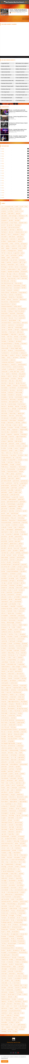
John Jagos (3, 583)
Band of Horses (15, 257)
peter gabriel (11, 775)
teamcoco (18, 906)
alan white (11, 220)
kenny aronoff (21, 615)
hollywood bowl (12, 520)
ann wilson (20, 241)
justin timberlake (12, 603)
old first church (4, 750)
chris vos (3, 345)
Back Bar (20, 255)
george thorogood (5, 485)
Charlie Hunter (13, 334)
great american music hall (12, 501)
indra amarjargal (9, 529)
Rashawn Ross (20, 794)
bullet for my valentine (19, 311)
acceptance (3, 211)
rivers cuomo (19, 817)
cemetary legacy (18, 327)
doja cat (20, 425)
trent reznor (10, 987)
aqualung (7, 246)
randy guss (13, 794)
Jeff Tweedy (20, 555)
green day (3, 504)
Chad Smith (10, 329)
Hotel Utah (24, 522)
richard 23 (23, 808)
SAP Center (22, 843)
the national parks (5, 938)
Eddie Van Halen (18, 441)
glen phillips (11, 490)
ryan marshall (20, 838)
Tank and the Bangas (11, 903)
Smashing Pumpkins (9, 864)
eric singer (10, 448)
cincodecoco (10, 350)
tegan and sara (4, 908)
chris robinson (18, 341)
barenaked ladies (4, 259)
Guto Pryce (18, 511)
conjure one (12, 359)
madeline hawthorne (5, 666)
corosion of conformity (6, 366)
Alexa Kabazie (18, 225)
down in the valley (5, 431)
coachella (12, 355)
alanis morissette (4, 222)
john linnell (10, 583)
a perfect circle (4, 208)
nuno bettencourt (11, 745)
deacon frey (3, 404)
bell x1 (17, 264)
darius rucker (11, 383)
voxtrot (7, 1006)
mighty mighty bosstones (13, 701)
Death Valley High (22, 408)
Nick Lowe (3, 731)
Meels (2, 687)
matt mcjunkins (4, 680)
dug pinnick (9, 434)
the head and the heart (16, 927)
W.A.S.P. (15, 1006)
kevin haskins (4, 620)
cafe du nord (4, 320)
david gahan (3, 394)
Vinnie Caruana (17, 1003)
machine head (21, 664)
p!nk (15, 757)
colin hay (9, 357)
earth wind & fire (4, 438)
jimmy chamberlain (11, 569)
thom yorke (14, 957)
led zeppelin (4, 643)
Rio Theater (24, 815)
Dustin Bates (24, 434)
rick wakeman (12, 813)
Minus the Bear (17, 710)
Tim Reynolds (4, 964)
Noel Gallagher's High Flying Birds (8, 743)
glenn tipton (18, 490)
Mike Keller (18, 703)
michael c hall (21, 696)
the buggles (11, 915)
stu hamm (22, 892)
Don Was (3, 429)
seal (12, 848)
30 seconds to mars (9, 206)
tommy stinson (18, 971)
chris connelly (23, 336)
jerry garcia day (16, 562)
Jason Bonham (11, 545)
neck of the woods (5, 727)
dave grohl (15, 385)
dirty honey (17, 422)
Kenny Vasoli (3, 617)
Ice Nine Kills (4, 527)
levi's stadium (9, 650)
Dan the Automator (5, 378)
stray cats (3, 892)
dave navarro (12, 390)
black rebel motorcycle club (7, 283)
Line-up (17, 652)
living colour (22, 655)
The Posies (3, 943)
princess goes (14, 787)
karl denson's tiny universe (6, 608)
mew (17, 694)
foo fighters (3, 459)
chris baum (16, 336)
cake (19, 320)
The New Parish (20, 938)
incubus (2, 529)
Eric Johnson (3, 448)
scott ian (3, 848)
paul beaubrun (4, 769)
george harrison (23, 483)
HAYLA (14, 515)
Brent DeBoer (19, 297)
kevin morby (20, 620)
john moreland (4, 585)
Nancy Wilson (12, 722)
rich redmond (4, 808)
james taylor (17, 541)
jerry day (3, 562)
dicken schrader (12, 420)
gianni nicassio (14, 487)
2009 (15, 190)
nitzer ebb (21, 738)
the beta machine (20, 910)
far (21, 452)
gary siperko (3, 478)
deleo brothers (4, 413)
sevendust (14, 850)
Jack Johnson (24, 534)
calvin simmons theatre (6, 322)
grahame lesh (21, 499)
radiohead (17, 792)
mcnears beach (23, 685)
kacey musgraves (4, 606)
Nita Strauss (3, 738)
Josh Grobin (18, 594)
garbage (12, 473)
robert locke (3, 824)
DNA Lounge (8, 425)
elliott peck (11, 443)
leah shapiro (19, 641)
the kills (8, 931)
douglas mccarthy (23, 429)
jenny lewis (12, 559)
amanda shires (16, 234)
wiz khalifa (11, 1022)
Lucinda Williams (4, 662)
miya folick (25, 710)
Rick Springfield (4, 813)
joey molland (4, 578)
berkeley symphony (11, 269)
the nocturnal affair (5, 941)
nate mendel (4, 724)
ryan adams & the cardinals (10, 838)
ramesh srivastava (5, 794)
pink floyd (21, 780)
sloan (24, 861)
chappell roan (24, 329)
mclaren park (15, 685)
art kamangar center (11, 250)
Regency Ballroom (13, 801)
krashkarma (3, 629)
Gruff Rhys (19, 508)
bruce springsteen (12, 308)
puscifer (3, 789)
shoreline (3, 857)
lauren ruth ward (11, 638)
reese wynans (22, 799)
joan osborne (23, 571)
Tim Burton (17, 961)
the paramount (21, 941)
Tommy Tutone (20, 973)
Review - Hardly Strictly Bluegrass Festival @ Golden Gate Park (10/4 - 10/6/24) (19, 11)
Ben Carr (22, 264)
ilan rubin (10, 527)
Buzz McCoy (21, 315)
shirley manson (23, 855)
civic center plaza (14, 352)
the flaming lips (23, 924)
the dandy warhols (5, 920)
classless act (23, 352)
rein (2, 803)
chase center (21, 334)
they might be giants (5, 954)
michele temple (20, 699)
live (17, 655)
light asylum (16, 650)
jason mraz (10, 548)
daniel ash (20, 378)
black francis (24, 278)
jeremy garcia (19, 559)
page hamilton (21, 757)
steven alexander (5, 889)
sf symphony (4, 852)
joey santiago (11, 578)
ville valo (25, 1001)
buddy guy (10, 311)
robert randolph (18, 824)
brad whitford (18, 294)
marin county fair (19, 673)
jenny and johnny (4, 559)
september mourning (5, 850)
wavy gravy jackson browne (15, 1010)
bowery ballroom (22, 292)
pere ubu (17, 773)
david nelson (20, 399)
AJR (12, 218)
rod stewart (3, 831)
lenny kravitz (11, 645)
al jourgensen (4, 220)
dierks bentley (10, 422)
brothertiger (3, 308)
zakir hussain (23, 1027)
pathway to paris (4, 764)
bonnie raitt (9, 290)
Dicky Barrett (20, 420)
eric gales (25, 445)
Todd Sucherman (12, 968)
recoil (26, 796)
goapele (11, 492)
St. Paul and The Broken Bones (7, 871)
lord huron (3, 659)
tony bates (3, 975)
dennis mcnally (12, 413)
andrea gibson (20, 236)
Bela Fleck (3, 264)
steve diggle (4, 880)
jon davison (21, 590)
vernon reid (20, 999)
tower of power (16, 982)
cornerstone (13, 364)
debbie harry (3, 411)
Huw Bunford (15, 524)
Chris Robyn (16, 343)
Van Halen (14, 999)
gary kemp (10, 476)
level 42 (3, 650)
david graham (4, 397)
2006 (15, 197)
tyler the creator (11, 994)
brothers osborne (17, 306)
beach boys (9, 262)
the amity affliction (5, 910)
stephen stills (4, 878)
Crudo (2, 373)
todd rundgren (4, 968)
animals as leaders (12, 241)
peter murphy (13, 778)
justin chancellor (17, 601)
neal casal (19, 724)
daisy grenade (22, 373)
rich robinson (11, 808)
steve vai (20, 887)
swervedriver (15, 901)
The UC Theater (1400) (6, 100)
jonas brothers (10, 592)
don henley (23, 427)
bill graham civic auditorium (13, 271)
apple (2, 246)
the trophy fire (16, 950)
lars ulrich (16, 636)
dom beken (10, 427)
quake (8, 789)
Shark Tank (16, 855)
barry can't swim (13, 259)
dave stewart (20, 390)
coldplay (3, 357)
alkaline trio (19, 229)
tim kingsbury (24, 961)
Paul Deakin (18, 769)
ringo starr (18, 815)
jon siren (3, 592)
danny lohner (4, 383)
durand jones (16, 434)
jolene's (25, 587)
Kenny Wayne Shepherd (13, 617)
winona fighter (4, 1022)
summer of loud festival (6, 896)
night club (10, 734)
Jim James (3, 569)
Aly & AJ (9, 234)
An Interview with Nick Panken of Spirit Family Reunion (18, 123)
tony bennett (10, 975)
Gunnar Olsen (11, 511)
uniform (25, 994)
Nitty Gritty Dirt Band (12, 738)
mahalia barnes (4, 669)
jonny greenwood (18, 592)
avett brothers (14, 255)
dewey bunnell (4, 420)
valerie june (10, 996)
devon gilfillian (13, 418)
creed (22, 371)
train (11, 985)
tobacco (14, 966)
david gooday (19, 394)
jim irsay (25, 566)
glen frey (21, 487)
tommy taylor (4, 973)
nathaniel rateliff (12, 724)
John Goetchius (20, 580)
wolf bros (17, 1022)
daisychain (3, 376)
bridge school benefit (14, 301)
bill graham (3, 271)
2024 (15, 153)
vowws (2, 1006)
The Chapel (18, 915)
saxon (11, 845)
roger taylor (18, 831)
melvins (2, 692)
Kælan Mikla (12, 606)
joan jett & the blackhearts (13, 571)
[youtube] (18, 1053)
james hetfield (4, 541)
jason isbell (3, 548)
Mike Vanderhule (11, 708)
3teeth (16, 206)
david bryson (11, 392)
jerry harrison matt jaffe (6, 564)
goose (21, 497)
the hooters (12, 929)
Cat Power (3, 327)
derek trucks (11, 415)
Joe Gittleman (13, 573)
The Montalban (19, 936)
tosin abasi (17, 980)
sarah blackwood (4, 845)
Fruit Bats (3, 471)
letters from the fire (21, 648)
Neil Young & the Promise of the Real (9, 729)
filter (26, 455)
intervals (16, 531)
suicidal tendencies (18, 894)
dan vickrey (13, 378)
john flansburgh (4, 580)
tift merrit (3, 961)
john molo (23, 583)
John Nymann (12, 585)
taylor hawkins (4, 906)
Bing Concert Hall (12, 278)
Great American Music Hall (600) (8, 80)
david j (25, 397)
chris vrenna (9, 345)
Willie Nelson (8, 1020)
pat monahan (11, 762)
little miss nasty (11, 655)
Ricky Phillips (11, 815)
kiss (9, 627)
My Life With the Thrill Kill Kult (7, 720)
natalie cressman (20, 722)
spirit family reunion (12, 868)
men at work (9, 692)
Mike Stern (19, 706)
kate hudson (22, 608)
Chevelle (3, 336)
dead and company (12, 404)
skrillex (2, 861)
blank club (9, 285)
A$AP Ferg (12, 208)
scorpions (24, 845)
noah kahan (3, 741)
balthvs (8, 257)
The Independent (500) (6, 97)
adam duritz (3, 213)
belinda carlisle (11, 264)
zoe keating (3, 1031)
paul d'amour (11, 769)
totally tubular (4, 982)
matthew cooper (21, 680)
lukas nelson (12, 662)
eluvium (17, 443)
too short (25, 978)
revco (15, 803)
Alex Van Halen (10, 225)
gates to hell (11, 478)
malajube (20, 669)
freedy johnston (13, 466)
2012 (15, 182)
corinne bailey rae (5, 364)
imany (15, 527)
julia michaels (4, 599)
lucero (22, 659)
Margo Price (3, 673)
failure (2, 452)
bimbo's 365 (3, 278)
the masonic (3, 936)
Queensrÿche (18, 789)
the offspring (13, 941)
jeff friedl (9, 555)
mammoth (3, 671)
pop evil (13, 785)
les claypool (3, 648)
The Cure (24, 917)
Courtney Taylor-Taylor (14, 371)
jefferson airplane (4, 557)
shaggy (9, 852)
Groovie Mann (12, 508)
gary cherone (18, 473)
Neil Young (13, 727)
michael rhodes (12, 699)
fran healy (3, 462)
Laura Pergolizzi (23, 636)
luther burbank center (11, 664)
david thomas (4, 401)
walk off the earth (23, 1006)
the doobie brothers (18, 922)
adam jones (18, 213)
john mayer (16, 583)
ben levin (17, 266)
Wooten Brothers (4, 1024)
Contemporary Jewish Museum (7, 362)
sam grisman (9, 841)
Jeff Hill (14, 555)
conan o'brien (22, 357)
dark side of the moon (20, 383)
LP (18, 659)
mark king (10, 676)
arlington (8, 248)
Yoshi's (2, 1027)
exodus (16, 450)
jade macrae (3, 538)
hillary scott (13, 517)
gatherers (18, 478)
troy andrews (18, 989)
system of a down (23, 901)
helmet (24, 515)
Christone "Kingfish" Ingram (16, 348)
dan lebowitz (21, 376)
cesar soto (3, 329)
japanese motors (13, 543)
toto (10, 982)
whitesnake (21, 1017)
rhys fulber (19, 806)
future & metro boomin (12, 471)
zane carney (10, 1029)
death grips (14, 408)
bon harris (3, 290)
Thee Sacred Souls (23, 952)
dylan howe (11, 436)
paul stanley (10, 771)
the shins (3, 950)
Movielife (19, 715)
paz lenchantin (4, 773)
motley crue (3, 715)
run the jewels (21, 836)
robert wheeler (4, 829)
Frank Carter (17, 462)
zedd (16, 1029)
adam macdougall (13, 215)
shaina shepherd (16, 852)
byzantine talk (22, 318)
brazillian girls (4, 297)
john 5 (17, 578)
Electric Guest (4, 443)
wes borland (16, 1015)
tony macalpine (17, 978)
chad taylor (16, 329)
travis (25, 985)
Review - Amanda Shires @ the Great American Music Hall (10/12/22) (18, 130)
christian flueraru (17, 345)
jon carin (15, 590)
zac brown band (15, 1027)
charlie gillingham (5, 334)
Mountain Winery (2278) (6, 83)
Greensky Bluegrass (11, 504)
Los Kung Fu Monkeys (11, 659)
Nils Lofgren (10, 736)
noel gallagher (11, 741)
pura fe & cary (22, 787)
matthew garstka (4, 683)
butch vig (15, 315)
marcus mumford (18, 671)
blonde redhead (17, 285)
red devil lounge (4, 799)
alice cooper (3, 227)
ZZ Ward (15, 1031)
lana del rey (11, 634)
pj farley (12, 782)
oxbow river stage (5, 757)
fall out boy (15, 452)
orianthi (20, 752)
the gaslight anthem (5, 927)
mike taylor (3, 708)
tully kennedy (4, 992)
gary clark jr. (3, 476)
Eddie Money (10, 441)
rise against (3, 817)
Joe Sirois (10, 576)
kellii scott (3, 613)
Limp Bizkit (3, 652)
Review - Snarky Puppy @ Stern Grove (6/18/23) (18, 117)
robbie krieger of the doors (7, 822)
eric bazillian (11, 445)
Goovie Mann (4, 499)
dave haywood (23, 385)
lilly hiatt (23, 650)
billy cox (15, 273)
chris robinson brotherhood (6, 343)
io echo (2, 534)
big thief (24, 269)
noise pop (19, 743)
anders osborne (12, 236)
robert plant (11, 824)
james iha (11, 541)
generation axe (24, 480)
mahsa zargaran (12, 669)
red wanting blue (13, 799)
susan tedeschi (19, 899)
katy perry (3, 610)
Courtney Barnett (20, 369)
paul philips (3, 771)
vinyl (23, 1003)
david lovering (13, 399)
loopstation (20, 657)
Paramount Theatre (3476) (7, 86)
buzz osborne (4, 318)
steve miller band (5, 887)
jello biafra (12, 557)
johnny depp (11, 587)
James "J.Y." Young (12, 538)
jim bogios (20, 566)
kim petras (18, 622)
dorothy (8, 429)
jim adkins (14, 566)
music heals (13, 717)
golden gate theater (14, 494)
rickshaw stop (4, 815)
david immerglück (19, 397)
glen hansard (4, 490)
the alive (25, 908)
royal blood (13, 836)
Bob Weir (24, 287)
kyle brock (22, 629)
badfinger (3, 257)
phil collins (20, 778)
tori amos (7, 980)
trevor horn (17, 987)
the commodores (11, 917)
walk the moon (4, 1008)
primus (8, 787)
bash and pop (22, 259)
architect (20, 246)
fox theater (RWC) (12, 459)
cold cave (18, 355)
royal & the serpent (5, 836)
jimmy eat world (20, 569)
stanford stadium (4, 873)
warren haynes (4, 1010)
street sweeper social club (13, 892)
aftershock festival (5, 218)
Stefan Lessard (17, 875)
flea (13, 457)
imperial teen (21, 527)
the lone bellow (15, 931)
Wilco (2, 1020)
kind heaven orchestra (5, 624)
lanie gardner (22, 634)
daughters (9, 385)
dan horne (15, 376)
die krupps (3, 422)
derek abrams (4, 415)
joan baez (3, 571)
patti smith (11, 766)
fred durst (18, 464)
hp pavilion (8, 524)
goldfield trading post (5, 497)
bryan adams (3, 311)
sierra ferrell (9, 857)
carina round (24, 322)
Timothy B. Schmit (18, 964)
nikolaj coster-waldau (18, 734)
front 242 (3, 469)
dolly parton (3, 427)
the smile (9, 950)
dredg (21, 431)
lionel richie (23, 652)
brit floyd (14, 304)
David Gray (11, 397)
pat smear (18, 762)
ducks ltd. (3, 434)
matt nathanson (13, 680)
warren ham (22, 1008)
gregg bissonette (12, 506)
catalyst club (10, 327)
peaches (11, 773)
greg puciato (4, 506)
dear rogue (23, 406)
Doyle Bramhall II (14, 431)
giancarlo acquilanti (5, 487)
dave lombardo (4, 387)
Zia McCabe (21, 1029)
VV (11, 1006)
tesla (20, 908)
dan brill (9, 376)
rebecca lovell (20, 796)
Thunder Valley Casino (20, 959)
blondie (23, 285)
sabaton (3, 841)
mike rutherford (11, 706)
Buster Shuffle (20, 313)
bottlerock (16, 290)
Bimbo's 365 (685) (5, 66)
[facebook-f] (11, 1053)
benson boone (23, 266)
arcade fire (13, 246)
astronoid (20, 250)
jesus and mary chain (5, 566)
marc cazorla (10, 671)
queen (12, 789)
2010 (15, 187)
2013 (15, 180)
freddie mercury (4, 466)
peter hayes (18, 775)
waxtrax (10, 1013)
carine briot (3, 325)
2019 (15, 165)
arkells (2, 248)
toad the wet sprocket (6, 966)
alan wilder (17, 220)
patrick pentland (23, 764)
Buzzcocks (11, 318)
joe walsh (16, 576)
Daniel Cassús (4, 380)
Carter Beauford (19, 325)
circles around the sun (19, 350)
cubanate (8, 373)
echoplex (12, 438)
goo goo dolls (15, 497)
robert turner (19, 827)
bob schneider (17, 287)
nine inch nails (18, 736)
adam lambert (4, 215)
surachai (12, 899)
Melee (25, 687)
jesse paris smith (16, 564)
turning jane (11, 992)
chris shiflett (23, 343)
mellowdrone (13, 689)
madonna (24, 666)
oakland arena (20, 745)
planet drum (18, 782)
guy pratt (3, 513)
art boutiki (3, 250)
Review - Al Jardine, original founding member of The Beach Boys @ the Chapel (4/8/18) (18, 136)
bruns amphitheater (22, 308)
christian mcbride (4, 348)
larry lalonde (10, 636)
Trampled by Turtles (18, 985)
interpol (11, 531)
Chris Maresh (3, 341)
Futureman (21, 471)
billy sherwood (24, 276)
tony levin (10, 978)
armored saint (14, 248)
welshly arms (9, 1015)
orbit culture (10, 752)
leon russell (18, 645)
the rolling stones (10, 945)
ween (22, 1013)
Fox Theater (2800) (5, 77)
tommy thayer (12, 973)
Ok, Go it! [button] (4, 1061)
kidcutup (3, 622)
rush (2, 838)
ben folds (11, 266)
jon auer (10, 590)
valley (15, 996)
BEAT (21, 262)
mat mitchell (17, 678)
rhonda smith (12, 806)
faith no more (9, 452)
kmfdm (13, 627)
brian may (9, 299)
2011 (15, 185)
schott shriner (17, 845)
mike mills (25, 703)
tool (2, 980)
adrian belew (21, 215)
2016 (15, 173)
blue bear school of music (6, 287)
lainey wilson (4, 634)
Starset (2, 875)
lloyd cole (3, 657)
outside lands (21, 755)
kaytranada (9, 610)
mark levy (16, 676)
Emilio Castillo (4, 445)
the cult (18, 917)
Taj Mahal (3, 903)
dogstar (15, 425)
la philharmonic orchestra (6, 631)
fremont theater (22, 466)
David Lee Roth (4, 399)
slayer (7, 861)
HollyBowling (4, 520)
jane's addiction (4, 543)
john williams (19, 585)
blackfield (3, 285)
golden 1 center (17, 492)
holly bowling (21, 517)
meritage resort (4, 694)
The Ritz (3, 945)
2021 (15, 161)
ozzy (12, 757)
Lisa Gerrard (3, 655)
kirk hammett (4, 627)
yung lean (8, 1027)
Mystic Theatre (4, 722)
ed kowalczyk (19, 438)
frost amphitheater (21, 469)
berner (19, 269)
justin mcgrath (4, 603)
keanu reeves (21, 610)
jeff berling (18, 552)
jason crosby (18, 545)
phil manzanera (10, 780)
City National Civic (5, 352)
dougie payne (15, 429)
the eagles (3, 924)
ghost (23, 485)
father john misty (4, 455)
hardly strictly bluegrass (6, 515)
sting (11, 889)
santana (16, 843)
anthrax (11, 243)
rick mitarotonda (21, 810)
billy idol (3, 276)
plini (23, 782)
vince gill (3, 1003)
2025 (15, 151)
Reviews (19, 803)
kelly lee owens (11, 613)
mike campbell (24, 701)
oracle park (3, 752)
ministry (11, 710)
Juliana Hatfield (17, 599)
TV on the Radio (19, 992)
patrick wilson (4, 766)
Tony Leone (3, 978)
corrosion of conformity (18, 366)
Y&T (11, 1024)
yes (14, 1024)
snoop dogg (3, 866)
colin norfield (15, 357)
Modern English (4, 713)
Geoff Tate (16, 483)
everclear (11, 450)
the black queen (21, 913)
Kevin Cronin (22, 617)
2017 (15, 170)
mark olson (22, 676)
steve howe (11, 882)
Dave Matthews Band (22, 387)
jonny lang (3, 594)
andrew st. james (4, 239)
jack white (11, 536)
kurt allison (10, 629)
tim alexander (10, 961)
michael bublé (13, 696)
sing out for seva (4, 859)
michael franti (4, 699)
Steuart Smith (19, 878)
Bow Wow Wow (14, 292)
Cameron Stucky (16, 322)
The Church (3, 917)
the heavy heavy (4, 929)
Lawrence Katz (4, 641)
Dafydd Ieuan (14, 373)
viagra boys (3, 1001)
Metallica (12, 694)
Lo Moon (9, 657)
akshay (16, 218)
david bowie (3, 392)
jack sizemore (4, 536)
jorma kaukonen (10, 594)
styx (2, 894)
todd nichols (21, 966)
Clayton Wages (4, 355)
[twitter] (16, 1053)
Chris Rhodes (11, 341)
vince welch (9, 1003)
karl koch (16, 608)
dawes (21, 401)
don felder (17, 427)
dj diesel (24, 422)
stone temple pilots (18, 889)
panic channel (21, 759)
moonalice (20, 713)
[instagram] (13, 1053)
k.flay (19, 603)
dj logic (2, 425)
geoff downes (9, 483)
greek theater (22, 501)
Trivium (2, 989)
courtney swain (4, 371)
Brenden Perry (12, 297)
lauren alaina (3, 638)
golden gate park (5, 494)
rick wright (19, 813)
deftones (17, 411)
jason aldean (3, 545)
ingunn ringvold (4, 531)
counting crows (11, 369)
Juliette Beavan (4, 601)
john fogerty (12, 580)
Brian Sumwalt (23, 299)
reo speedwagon (8, 803)
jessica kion (23, 564)
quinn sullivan (4, 792)
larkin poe (3, 636)
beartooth (15, 262)
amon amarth (4, 236)
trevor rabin (24, 987)
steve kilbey (19, 882)
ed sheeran (3, 441)
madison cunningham (16, 666)
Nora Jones (3, 745)
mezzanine (21, 694)
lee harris (10, 643)
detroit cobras (19, 415)
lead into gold (12, 641)
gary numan (23, 476)
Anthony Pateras (4, 243)
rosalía (17, 834)
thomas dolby (21, 957)
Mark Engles (3, 676)
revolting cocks (4, 806)
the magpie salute (15, 934)
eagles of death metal (21, 436)
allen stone (11, 232)
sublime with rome (9, 894)
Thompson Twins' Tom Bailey (7, 959)
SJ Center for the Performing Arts (17, 859)
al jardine (21, 218)
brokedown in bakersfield (6, 306)
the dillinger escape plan (6, 922)
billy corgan (9, 273)
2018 (15, 168)
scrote (8, 848)
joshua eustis (4, 597)
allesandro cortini (19, 232)
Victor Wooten (18, 1001)
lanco (16, 634)
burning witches (4, 313)
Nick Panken (16, 731)
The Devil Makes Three (21, 920)
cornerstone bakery (22, 364)
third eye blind (15, 954)
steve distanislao (12, 880)
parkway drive (4, 762)
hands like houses (14, 513)
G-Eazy (2, 473)
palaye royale (14, 759)
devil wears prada (5, 418)
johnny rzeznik (19, 587)
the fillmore (15, 924)
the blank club (4, 915)
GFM (20, 485)
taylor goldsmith (21, 903)
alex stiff (3, 225)
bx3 (16, 318)
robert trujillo (11, 827)
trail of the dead (4, 985)
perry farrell (3, 775)
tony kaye (25, 975)
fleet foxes (18, 457)
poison (2, 785)
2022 (15, 158)
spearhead (3, 868)
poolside (8, 785)
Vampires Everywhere (5, 999)
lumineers (3, 664)
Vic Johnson (10, 1001)
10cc (2, 206)
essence (16, 448)
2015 (15, 175)
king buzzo (14, 624)
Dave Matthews (13, 387)
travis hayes (3, 987)
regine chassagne (23, 801)
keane (15, 610)
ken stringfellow (4, 615)
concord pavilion (4, 359)
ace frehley (10, 211)
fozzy (25, 459)
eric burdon (18, 445)
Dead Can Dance (21, 404)
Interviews (22, 531)
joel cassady (22, 576)
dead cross (3, 406)
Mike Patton (3, 706)
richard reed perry (12, 810)
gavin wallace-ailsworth (6, 480)
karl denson (19, 606)
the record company (12, 943)
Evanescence (4, 450)
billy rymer (9, 276)
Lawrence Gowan (20, 638)
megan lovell (8, 687)
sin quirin (23, 857)
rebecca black (4, 796)
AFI (26, 215)
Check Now (3, 1058)
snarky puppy (18, 864)
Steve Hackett (4, 882)
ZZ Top (9, 1031)
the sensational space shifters (7, 947)
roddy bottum (11, 831)
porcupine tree (20, 785)
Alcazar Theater (13, 222)
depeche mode (21, 413)
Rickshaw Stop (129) (5, 89)
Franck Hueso (10, 462)
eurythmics (22, 448)
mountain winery (11, 715)
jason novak (16, 548)
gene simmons (16, 480)
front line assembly (11, 469)
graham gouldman (12, 499)
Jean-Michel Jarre (5, 552)
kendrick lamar (13, 615)
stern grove (11, 878)
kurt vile (16, 629)
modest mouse (12, 713)
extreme (21, 450)
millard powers (4, 710)
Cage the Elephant (12, 320)
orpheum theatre (4, 755)
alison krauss (12, 229)
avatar (7, 255)
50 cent (21, 206)
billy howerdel (22, 273)
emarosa (23, 443)
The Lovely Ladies (5, 934)
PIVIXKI (2, 782)
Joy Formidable (17, 597)
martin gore (3, 678)
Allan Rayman (4, 232)
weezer (2, 1015)
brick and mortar (4, 301)
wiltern (14, 1020)
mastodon (10, 678)
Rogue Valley (11, 834)
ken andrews (19, 613)
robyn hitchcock (19, 829)
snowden (17, 866)
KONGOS (19, 627)
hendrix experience (5, 517)
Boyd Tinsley (4, 294)
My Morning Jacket (20, 720)
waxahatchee (4, 1013)
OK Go (20, 748)
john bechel (23, 578)
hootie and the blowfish (6, 522)
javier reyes (23, 548)
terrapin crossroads (13, 908)
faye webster (13, 455)
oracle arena (22, 750)
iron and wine (9, 534)
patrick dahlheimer (14, 764)
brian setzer (15, 299)
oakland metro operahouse (7, 748)
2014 (15, 178)
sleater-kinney (13, 861)
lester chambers (11, 648)
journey (10, 597)
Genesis (3, 483)
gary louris (16, 476)
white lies (15, 1017)
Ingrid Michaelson (18, 529)
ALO (25, 232)
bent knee (3, 269)
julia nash (11, 599)
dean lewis (17, 406)
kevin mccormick (12, 620)
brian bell (3, 299)
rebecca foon (12, 796)
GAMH (7, 473)
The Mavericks (11, 936)
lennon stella (4, 645)
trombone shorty (9, 989)
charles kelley (4, 332)
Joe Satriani (3, 576)
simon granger (17, 857)
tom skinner (3, 971)
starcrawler (21, 873)
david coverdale (18, 392)
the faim (9, 924)
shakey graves (4, 855)
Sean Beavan (18, 848)
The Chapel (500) (5, 91)
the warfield (3, 952)
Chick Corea (9, 336)
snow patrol (10, 866)
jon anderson (4, 590)
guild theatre (4, 511)
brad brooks (11, 294)
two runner (3, 994)
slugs (2, 864)
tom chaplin (20, 968)
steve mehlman (20, 885)
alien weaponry (4, 229)
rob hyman (10, 820)
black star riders (18, 283)
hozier (2, 524)
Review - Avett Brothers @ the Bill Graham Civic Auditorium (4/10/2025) (18, 111)
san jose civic (24, 841)
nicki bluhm (3, 734)
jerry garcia (9, 562)
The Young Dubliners (12, 952)
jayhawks (22, 550)
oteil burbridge (13, 755)
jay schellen (15, 550)
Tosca (12, 980)
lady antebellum (17, 631)
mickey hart (3, 701)
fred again (12, 464)
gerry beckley (14, 485)
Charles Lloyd (12, 332)
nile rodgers (3, 736)
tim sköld (11, 964)
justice (11, 601)
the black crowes (4, 913)
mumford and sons (5, 717)
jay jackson (3, 550)
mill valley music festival (22, 708)
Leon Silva (25, 645)
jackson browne (18, 536)
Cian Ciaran (3, 350)
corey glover (18, 362)
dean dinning (10, 406)
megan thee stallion (17, 687)
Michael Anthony (4, 696)
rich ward (17, 808)
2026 (15, 148)
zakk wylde (3, 1029)
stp (25, 889)
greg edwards (20, 504)
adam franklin (11, 213)
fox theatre (20, 459)
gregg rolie (20, 506)
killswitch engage (10, 622)
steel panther (9, 875)
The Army (13, 910)
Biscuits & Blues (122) (6, 69)
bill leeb (3, 273)
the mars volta (23, 934)
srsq (18, 868)
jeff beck (12, 552)
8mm (26, 206)
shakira (10, 855)
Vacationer (3, 996)
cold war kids (24, 355)
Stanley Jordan (13, 873)
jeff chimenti (24, 552)
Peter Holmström (5, 778)
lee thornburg (17, 643)
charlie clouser (20, 332)
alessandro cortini (22, 222)
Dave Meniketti (4, 390)
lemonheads (24, 643)
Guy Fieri (24, 511)
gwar (8, 513)
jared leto (21, 543)
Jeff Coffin (3, 555)
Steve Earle (20, 880)
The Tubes (23, 950)
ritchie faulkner (11, 817)
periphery (22, 773)
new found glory (22, 729)
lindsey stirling (11, 652)
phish (16, 780)
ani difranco (3, 241)
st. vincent (18, 871)
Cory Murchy (3, 369)
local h (14, 657)
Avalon (2, 255)
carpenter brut (11, 325)
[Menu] (2, 2)
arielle (24, 246)
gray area (3, 501)
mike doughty (4, 703)
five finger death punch (6, 457)
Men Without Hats (17, 692)
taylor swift (11, 906)
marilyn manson (11, 673)
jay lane (9, 550)
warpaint (11, 1008)
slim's (20, 861)
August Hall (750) (5, 63)
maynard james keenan (6, 685)
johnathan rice (4, 587)
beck (25, 262)
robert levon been (18, 822)
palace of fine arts (5, 759)
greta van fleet (4, 508)
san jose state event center (7, 843)
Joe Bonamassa (4, 573)
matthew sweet (13, 683)
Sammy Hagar (16, 841)
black (18, 278)
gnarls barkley (4, 492)
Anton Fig (17, 243)
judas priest (24, 597)
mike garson (11, 703)
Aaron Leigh (18, 208)
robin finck (11, 829)
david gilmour (11, 394)
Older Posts (25, 18)
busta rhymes (12, 313)
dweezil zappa (4, 436)
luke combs (19, 662)
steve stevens (13, 887)
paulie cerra (17, 771)
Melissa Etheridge (5, 689)
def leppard (10, 411)
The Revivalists (21, 943)
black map (13, 280)
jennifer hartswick (20, 557)
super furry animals (5, 899)
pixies (7, 782)
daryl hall (3, 385)
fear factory (20, 455)
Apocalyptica (24, 243)
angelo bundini (21, 239)
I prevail (21, 524)
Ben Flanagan (4, 266)
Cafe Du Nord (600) (5, 71)
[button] (25, 2)
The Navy (13, 938)
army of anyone (22, 248)
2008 (15, 192)
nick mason (9, 731)
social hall (23, 866)
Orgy (16, 752)
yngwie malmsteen (21, 1024)
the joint (3, 931)
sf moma (20, 850)
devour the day (22, 418)
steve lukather (12, 885)
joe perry (19, 573)
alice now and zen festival (13, 227)
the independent (20, 929)
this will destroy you (5, 957)
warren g (17, 1008)
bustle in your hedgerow (6, 315)
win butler (20, 1020)
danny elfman (19, 380)
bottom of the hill (5, 292)
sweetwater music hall (6, 901)
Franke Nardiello (4, 464)
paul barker (17, 766)
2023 (15, 156)
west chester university (6, 1017)
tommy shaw (10, 971)
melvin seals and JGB (22, 689)
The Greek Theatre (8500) (7, 94)
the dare (12, 920)
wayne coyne (16, 1013)
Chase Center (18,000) (6, 74)
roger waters (4, 834)
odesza (16, 748)
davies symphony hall (13, 401)
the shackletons (19, 947)
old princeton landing (13, 750)
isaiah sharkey (16, 534)
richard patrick (4, 810)
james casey (20, 538)
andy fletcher (13, 239)
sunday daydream (17, 896)
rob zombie (16, 820)
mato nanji (23, 678)
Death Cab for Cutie (5, 408)
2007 (15, 195)
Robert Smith (4, 827)
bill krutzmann (24, 271)
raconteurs (11, 792)
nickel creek (23, 731)
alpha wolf (3, 234)
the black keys (13, 913)
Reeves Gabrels (4, 801)
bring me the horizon (5, 304)
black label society (5, 280)
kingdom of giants (23, 624)
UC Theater (19, 994)
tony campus (18, 975)
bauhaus (3, 262)
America (22, 234)
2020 (15, 163)
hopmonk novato (16, 522)
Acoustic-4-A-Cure (19, 211)
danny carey (11, 380)
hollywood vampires (21, 520)
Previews (3, 787)
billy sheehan (16, 276)
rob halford (3, 820)
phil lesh (3, 780)
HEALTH (19, 515)
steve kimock (4, 885)
